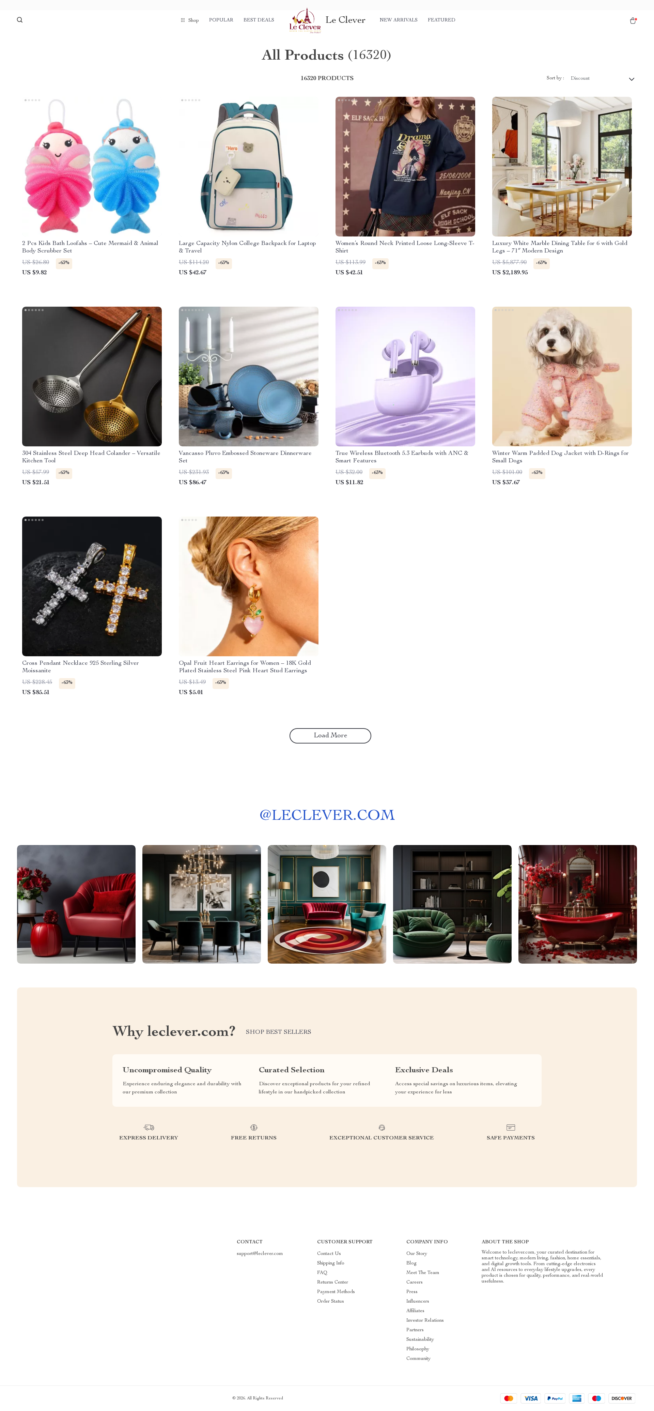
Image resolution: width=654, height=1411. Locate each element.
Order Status (330, 1301)
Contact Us (329, 1254)
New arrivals (399, 20)
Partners (415, 1330)
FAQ (322, 1273)
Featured (441, 20)
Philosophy (417, 1349)
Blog (411, 1263)
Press (412, 1292)
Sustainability (420, 1339)
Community (418, 1358)
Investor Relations (425, 1320)
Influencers (417, 1301)
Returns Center (332, 1282)
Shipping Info (330, 1263)
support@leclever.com (260, 1254)
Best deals (259, 20)
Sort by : (555, 78)
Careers (414, 1282)
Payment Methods (336, 1292)
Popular (221, 20)
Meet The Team (422, 1273)
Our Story (416, 1254)
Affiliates (415, 1311)
